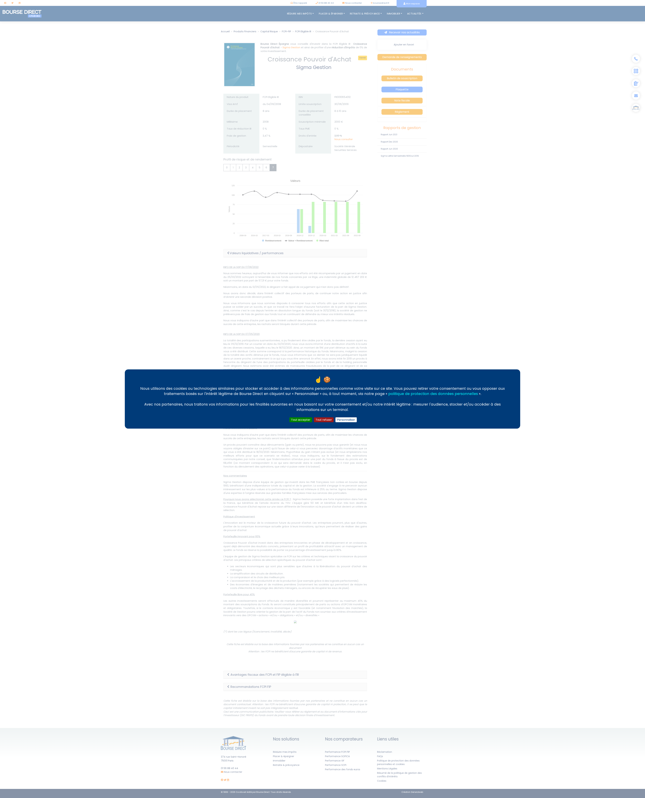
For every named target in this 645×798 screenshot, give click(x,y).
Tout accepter (300, 420)
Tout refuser (324, 420)
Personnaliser (346, 420)
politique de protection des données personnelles (433, 393)
